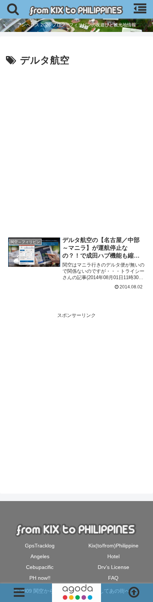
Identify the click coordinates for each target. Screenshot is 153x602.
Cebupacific (39, 567)
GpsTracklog (40, 546)
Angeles (39, 556)
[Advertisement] (76, 149)
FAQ (113, 578)
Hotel (113, 556)
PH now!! (40, 578)
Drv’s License (113, 567)
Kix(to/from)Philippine (113, 546)
